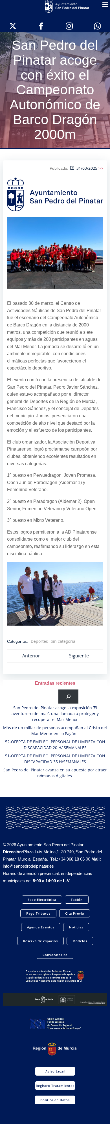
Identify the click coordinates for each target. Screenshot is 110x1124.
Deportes (39, 641)
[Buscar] (68, 696)
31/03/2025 (86, 168)
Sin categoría (63, 641)
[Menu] (105, 5)
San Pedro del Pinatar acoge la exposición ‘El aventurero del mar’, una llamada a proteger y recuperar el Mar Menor (55, 713)
